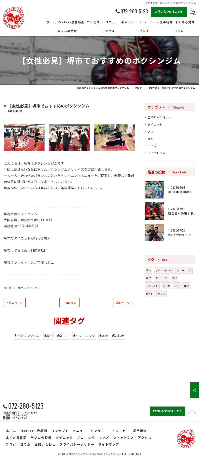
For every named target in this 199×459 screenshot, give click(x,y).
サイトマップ (108, 444)
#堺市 (48, 335)
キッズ (152, 145)
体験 (186, 285)
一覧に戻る (69, 303)
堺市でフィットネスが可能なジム (29, 262)
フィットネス (32, 288)
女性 (20, 288)
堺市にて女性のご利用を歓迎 (25, 250)
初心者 (166, 285)
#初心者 (118, 335)
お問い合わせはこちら (169, 11)
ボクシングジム (164, 270)
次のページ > (124, 303)
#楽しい (63, 335)
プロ (150, 131)
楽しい (161, 293)
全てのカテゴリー (159, 117)
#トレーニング (84, 335)
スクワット (152, 285)
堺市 (148, 270)
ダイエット (10, 288)
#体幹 (103, 335)
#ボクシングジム (27, 335)
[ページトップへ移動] (192, 411)
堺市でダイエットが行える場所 (27, 238)
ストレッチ (162, 278)
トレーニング (184, 270)
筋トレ (149, 293)
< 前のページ (15, 303)
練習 (148, 278)
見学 (177, 285)
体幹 (174, 278)
